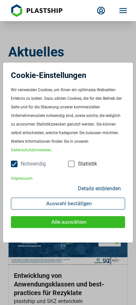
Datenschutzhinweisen (31, 150)
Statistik (87, 164)
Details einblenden (99, 188)
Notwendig (33, 164)
